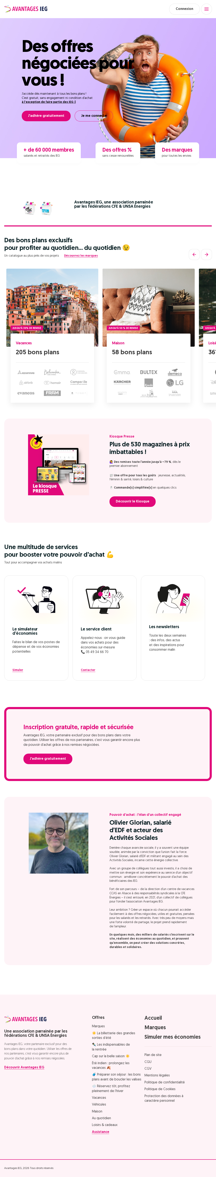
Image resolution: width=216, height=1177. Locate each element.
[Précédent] (194, 254)
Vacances (24, 343)
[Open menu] (206, 9)
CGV (147, 1069)
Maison (118, 343)
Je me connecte (94, 116)
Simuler (17, 670)
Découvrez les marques (81, 255)
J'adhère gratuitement (46, 116)
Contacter (88, 670)
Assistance (100, 1132)
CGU (147, 1062)
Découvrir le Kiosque (132, 501)
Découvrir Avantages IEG (24, 1067)
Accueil (153, 1018)
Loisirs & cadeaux (104, 1125)
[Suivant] (206, 254)
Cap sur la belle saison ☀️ (111, 1056)
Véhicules (99, 1104)
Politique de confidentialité (164, 1082)
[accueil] (25, 9)
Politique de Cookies (160, 1089)
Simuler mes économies (172, 1037)
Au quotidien (101, 1118)
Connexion (184, 9)
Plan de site (153, 1055)
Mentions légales (157, 1075)
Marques (98, 1026)
